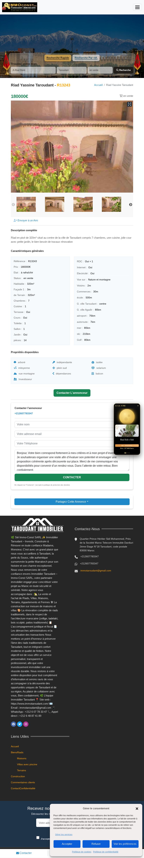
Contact (15, 788)
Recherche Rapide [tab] (58, 57)
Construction (18, 776)
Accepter (67, 843)
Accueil (98, 84)
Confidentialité (27, 788)
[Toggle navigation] (137, 7)
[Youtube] (32, 724)
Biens (14, 752)
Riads (20, 752)
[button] (137, 808)
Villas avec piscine (27, 764)
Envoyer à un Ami (27, 220)
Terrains (21, 770)
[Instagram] (25, 724)
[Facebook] (13, 724)
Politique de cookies (81, 852)
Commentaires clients (23, 782)
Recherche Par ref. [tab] (86, 57)
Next (130, 205)
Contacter (25, 852)
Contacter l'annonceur (72, 392)
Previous (13, 205)
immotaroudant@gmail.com (95, 570)
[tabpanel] (72, 68)
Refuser (96, 843)
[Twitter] (19, 724)
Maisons (21, 758)
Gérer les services (63, 834)
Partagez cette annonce (71, 501)
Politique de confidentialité (105, 852)
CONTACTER (72, 477)
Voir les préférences (125, 843)
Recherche (125, 70)
